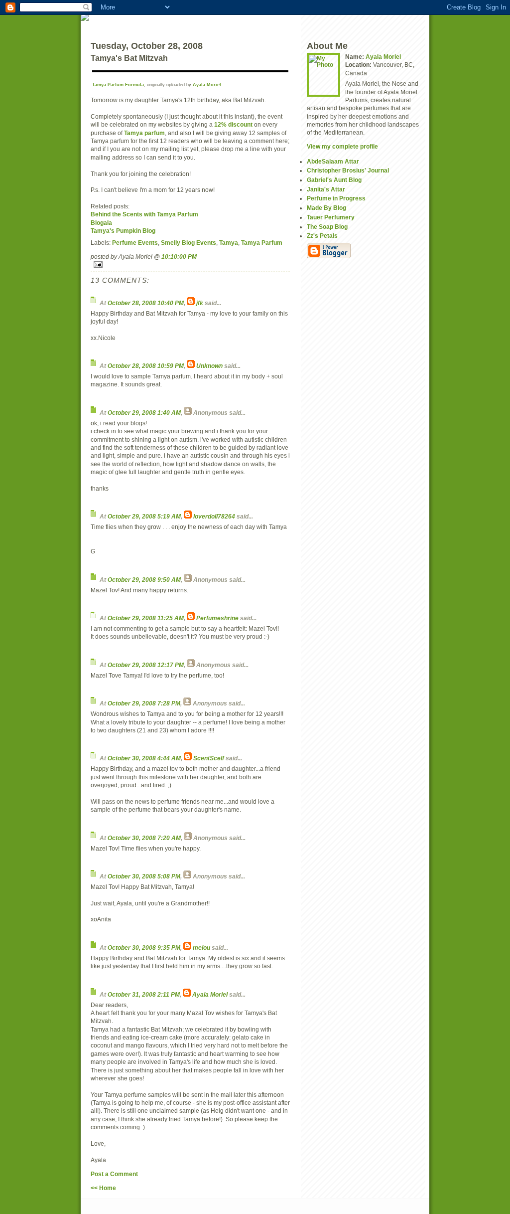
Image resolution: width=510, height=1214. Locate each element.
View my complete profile (342, 146)
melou (201, 947)
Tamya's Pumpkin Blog (123, 230)
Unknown (209, 365)
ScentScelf (208, 758)
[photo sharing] (190, 71)
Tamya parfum (144, 133)
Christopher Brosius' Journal (348, 170)
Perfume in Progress (336, 198)
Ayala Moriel (207, 84)
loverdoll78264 (214, 516)
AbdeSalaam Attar (333, 161)
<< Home (103, 1188)
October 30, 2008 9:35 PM (144, 947)
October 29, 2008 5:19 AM (144, 516)
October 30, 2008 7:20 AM (144, 838)
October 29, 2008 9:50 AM (144, 579)
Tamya (228, 242)
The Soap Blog (327, 226)
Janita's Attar (326, 189)
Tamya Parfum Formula (118, 84)
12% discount (233, 124)
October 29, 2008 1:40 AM (144, 412)
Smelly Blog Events (188, 242)
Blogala (101, 222)
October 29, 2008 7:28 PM (144, 703)
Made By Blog (326, 207)
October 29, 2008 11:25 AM (146, 618)
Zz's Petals (322, 235)
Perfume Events (135, 242)
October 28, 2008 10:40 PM (146, 303)
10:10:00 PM (179, 256)
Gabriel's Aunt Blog (334, 179)
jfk (199, 303)
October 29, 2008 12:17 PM (146, 665)
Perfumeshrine (217, 618)
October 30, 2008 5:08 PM (144, 876)
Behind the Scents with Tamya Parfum (144, 214)
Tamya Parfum (261, 242)
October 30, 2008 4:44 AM (144, 758)
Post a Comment (114, 1174)
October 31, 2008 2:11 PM (144, 994)
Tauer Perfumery (331, 217)
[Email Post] (190, 264)
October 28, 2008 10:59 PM (146, 365)
